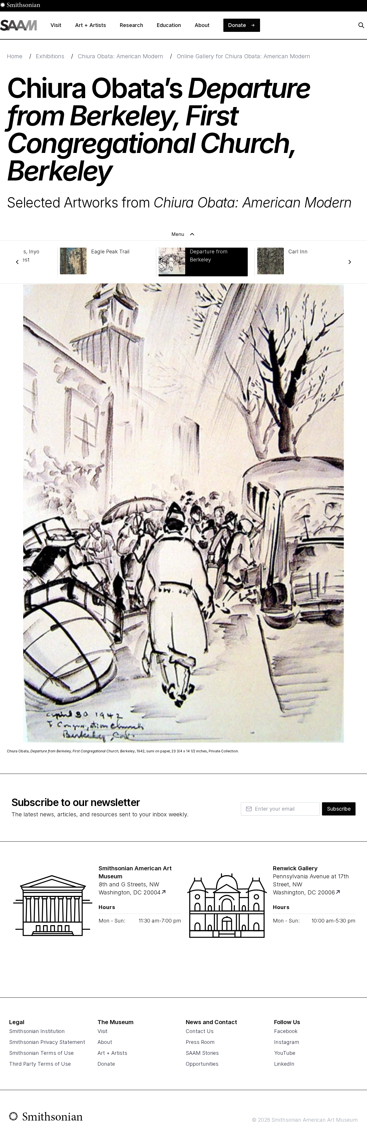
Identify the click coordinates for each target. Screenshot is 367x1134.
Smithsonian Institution (37, 1031)
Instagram (286, 1042)
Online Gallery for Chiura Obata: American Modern (243, 56)
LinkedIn (284, 1064)
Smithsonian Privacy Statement (47, 1042)
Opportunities (202, 1064)
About (104, 1042)
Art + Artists (112, 1053)
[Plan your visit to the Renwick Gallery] (227, 919)
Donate (106, 1064)
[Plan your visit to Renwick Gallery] (338, 892)
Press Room (200, 1042)
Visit (102, 1031)
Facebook (286, 1031)
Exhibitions (50, 56)
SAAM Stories (202, 1053)
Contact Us (200, 1031)
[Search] (361, 25)
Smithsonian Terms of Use (41, 1053)
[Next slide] (349, 262)
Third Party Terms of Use (40, 1064)
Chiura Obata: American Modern (120, 56)
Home (14, 56)
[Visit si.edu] (46, 1117)
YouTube (284, 1053)
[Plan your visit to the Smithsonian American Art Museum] (52, 919)
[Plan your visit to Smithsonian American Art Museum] (164, 892)
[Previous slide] (17, 262)
